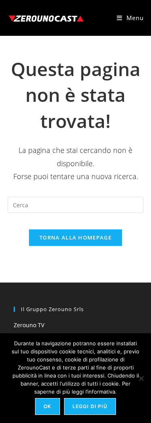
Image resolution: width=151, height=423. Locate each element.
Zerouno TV (29, 325)
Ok (47, 406)
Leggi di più (90, 406)
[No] (141, 378)
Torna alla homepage (75, 237)
